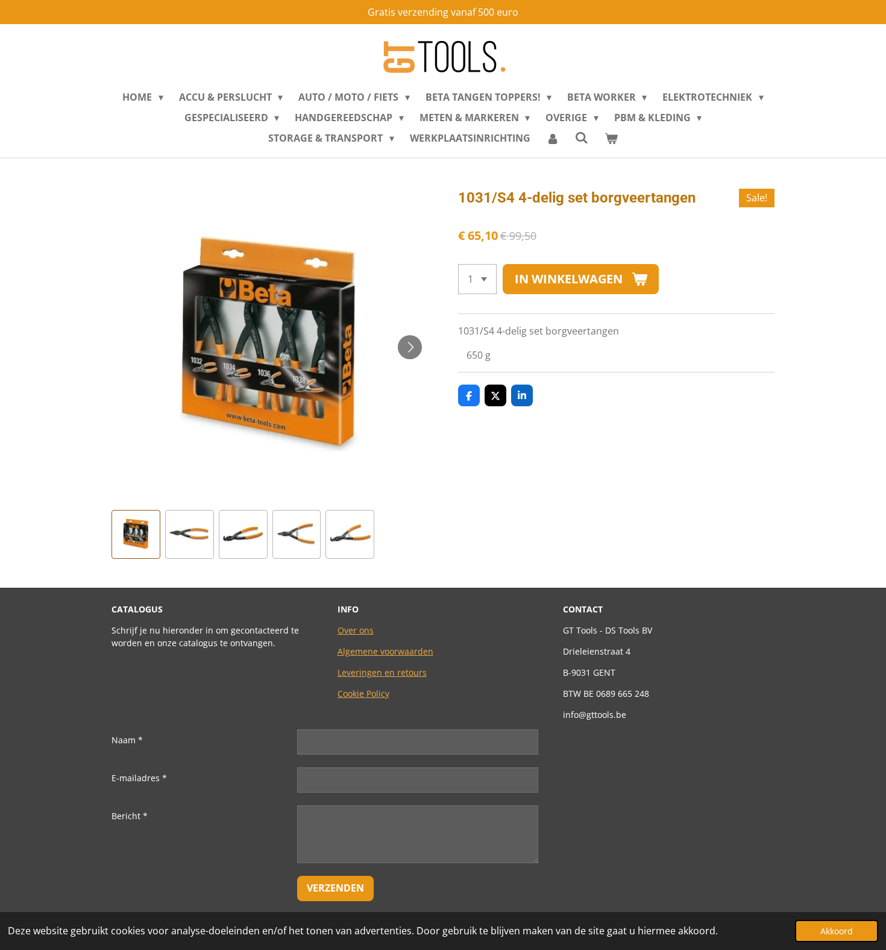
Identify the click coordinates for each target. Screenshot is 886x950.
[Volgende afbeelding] (410, 347)
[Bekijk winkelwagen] (610, 138)
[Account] (552, 138)
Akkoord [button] (836, 931)
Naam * (127, 740)
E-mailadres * (139, 778)
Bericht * (130, 816)
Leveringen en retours (382, 672)
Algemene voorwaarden (385, 651)
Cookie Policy (363, 693)
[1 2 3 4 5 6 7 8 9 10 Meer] (477, 279)
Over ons (356, 630)
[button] (136, 534)
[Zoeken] (581, 137)
